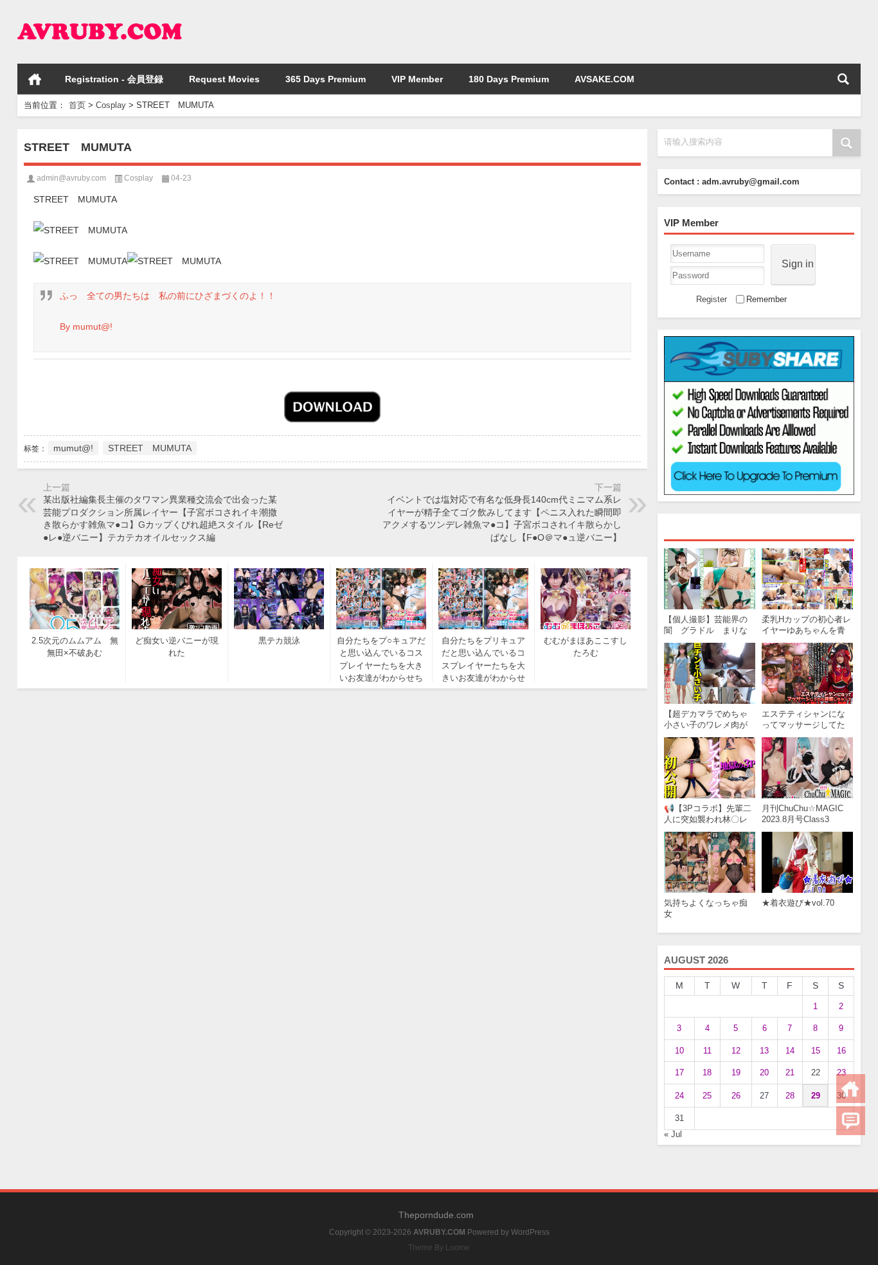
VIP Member (417, 79)
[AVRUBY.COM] (99, 17)
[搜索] (843, 79)
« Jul (673, 1134)
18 (707, 1072)
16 (841, 1050)
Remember (766, 299)
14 (789, 1050)
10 (679, 1050)
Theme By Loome (439, 1247)
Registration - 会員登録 (114, 79)
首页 (34, 79)
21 (789, 1072)
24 (679, 1095)
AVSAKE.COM (604, 79)
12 (735, 1050)
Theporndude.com (436, 1215)
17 (679, 1072)
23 (841, 1072)
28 (789, 1095)
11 (707, 1050)
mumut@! (73, 448)
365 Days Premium (325, 79)
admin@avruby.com (71, 178)
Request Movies (224, 79)
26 (735, 1095)
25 (707, 1095)
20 (764, 1072)
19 (735, 1072)
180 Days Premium (509, 79)
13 (764, 1050)
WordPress (530, 1232)
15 (815, 1050)
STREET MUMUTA (150, 448)
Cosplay (111, 105)
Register (711, 299)
